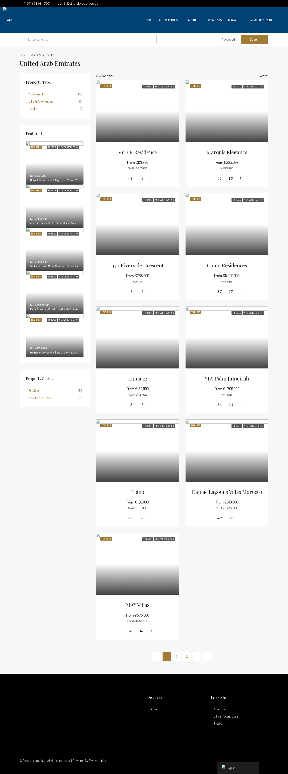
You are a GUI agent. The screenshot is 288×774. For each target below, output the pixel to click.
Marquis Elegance (227, 152)
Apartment (36, 94)
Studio (33, 109)
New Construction (40, 398)
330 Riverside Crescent (138, 265)
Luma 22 (137, 378)
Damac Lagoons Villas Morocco (227, 491)
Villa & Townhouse (41, 101)
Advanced (228, 39)
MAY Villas (137, 604)
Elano (137, 491)
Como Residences (227, 265)
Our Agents (214, 20)
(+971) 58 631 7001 (260, 20)
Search (254, 39)
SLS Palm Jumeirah (227, 378)
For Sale (34, 390)
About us (194, 20)
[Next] (197, 656)
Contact (233, 20)
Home (149, 20)
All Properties (168, 20)
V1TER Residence (137, 152)
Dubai (153, 709)
